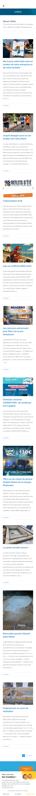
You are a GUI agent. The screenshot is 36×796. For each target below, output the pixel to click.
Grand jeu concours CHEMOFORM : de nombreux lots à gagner (17, 402)
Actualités (6, 105)
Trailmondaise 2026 (12, 201)
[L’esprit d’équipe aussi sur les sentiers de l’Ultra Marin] (18, 122)
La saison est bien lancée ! (16, 547)
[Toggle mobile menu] (32, 3)
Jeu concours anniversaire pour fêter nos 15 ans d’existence (16, 331)
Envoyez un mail (27, 762)
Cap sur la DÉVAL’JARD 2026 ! (17, 266)
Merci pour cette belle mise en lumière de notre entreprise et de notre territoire (18, 64)
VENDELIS (22, 760)
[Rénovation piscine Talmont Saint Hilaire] (18, 599)
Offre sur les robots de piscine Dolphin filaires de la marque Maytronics (17, 482)
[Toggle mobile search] (28, 3)
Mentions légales (27, 757)
